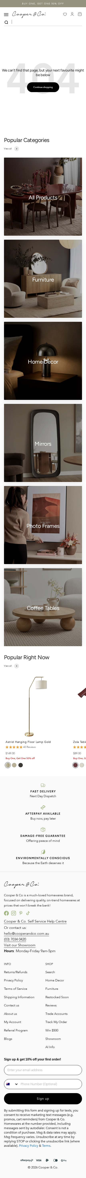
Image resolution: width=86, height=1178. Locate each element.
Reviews (51, 1005)
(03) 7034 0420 (15, 939)
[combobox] (11, 1084)
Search (50, 972)
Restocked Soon (57, 997)
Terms (46, 1146)
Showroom (53, 1039)
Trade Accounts (56, 1014)
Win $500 (51, 1030)
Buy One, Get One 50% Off (43, 3)
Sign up (43, 1099)
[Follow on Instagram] (13, 913)
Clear (79, 22)
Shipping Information (19, 997)
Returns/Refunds (15, 972)
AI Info (50, 1047)
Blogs (8, 1039)
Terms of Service (15, 989)
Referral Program (16, 1030)
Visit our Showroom (19, 945)
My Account (12, 1022)
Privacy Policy (13, 980)
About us (10, 1014)
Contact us (11, 1005)
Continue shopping (43, 87)
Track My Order (56, 1022)
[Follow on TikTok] (28, 913)
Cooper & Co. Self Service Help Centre (35, 921)
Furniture (51, 989)
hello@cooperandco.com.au (26, 933)
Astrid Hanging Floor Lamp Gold (28, 742)
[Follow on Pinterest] (20, 913)
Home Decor (54, 980)
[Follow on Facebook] (6, 913)
